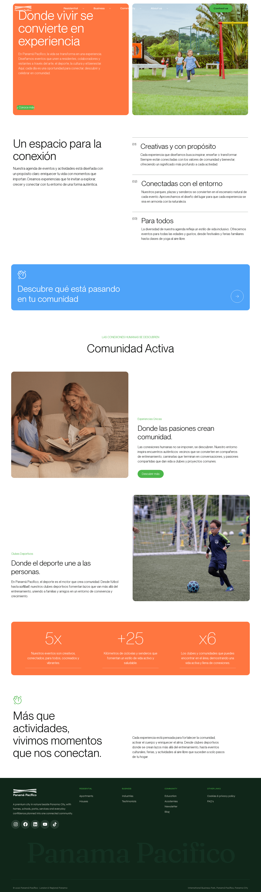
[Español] (206, 8)
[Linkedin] (35, 824)
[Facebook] (25, 824)
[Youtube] (44, 824)
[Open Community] (140, 8)
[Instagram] (15, 824)
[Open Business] (110, 8)
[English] (199, 8)
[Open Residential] (83, 8)
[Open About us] (167, 8)
